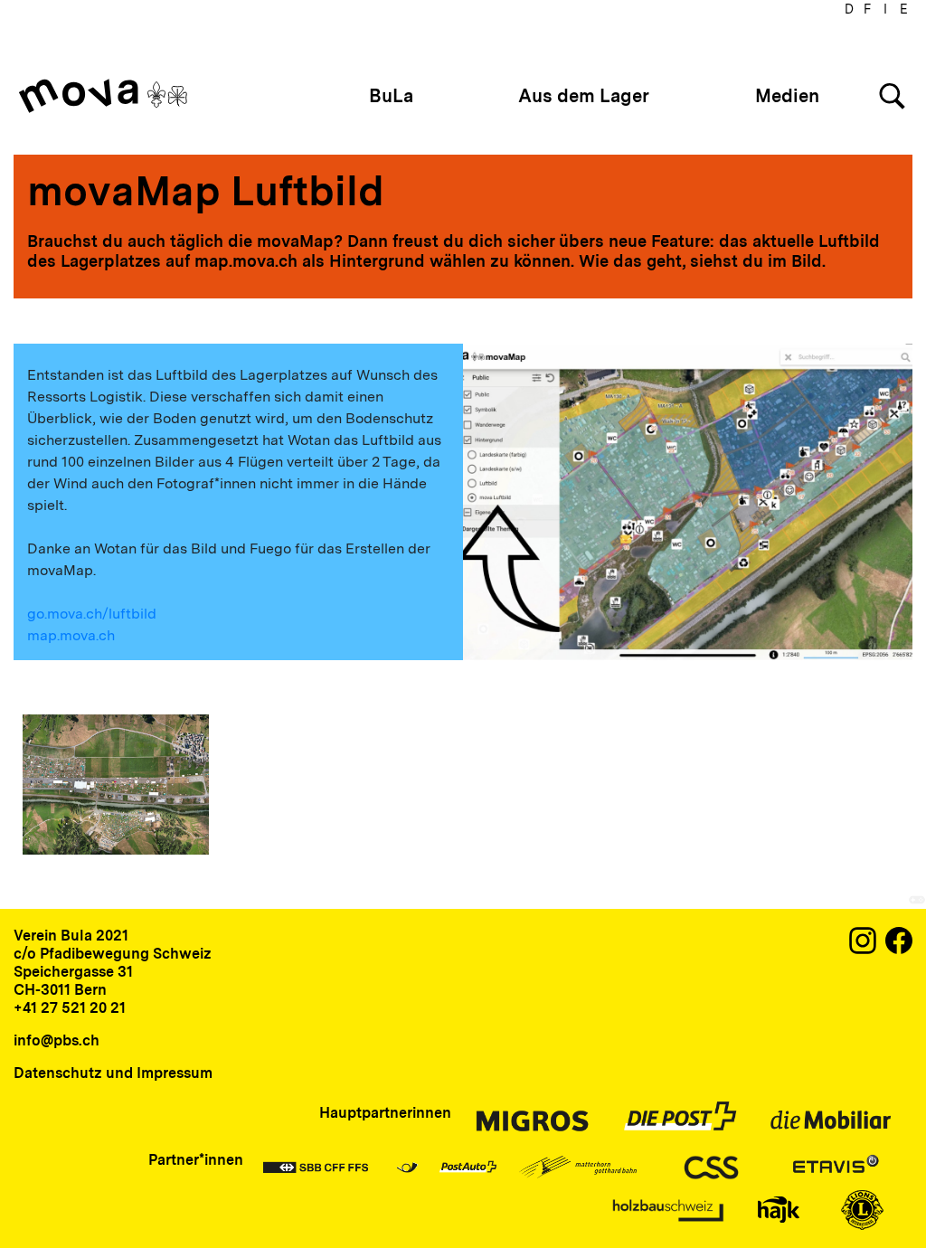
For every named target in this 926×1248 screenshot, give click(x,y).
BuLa (391, 96)
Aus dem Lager (583, 96)
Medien (787, 96)
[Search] (892, 96)
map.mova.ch (71, 635)
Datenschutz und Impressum (113, 1073)
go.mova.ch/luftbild (91, 613)
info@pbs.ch (56, 1040)
